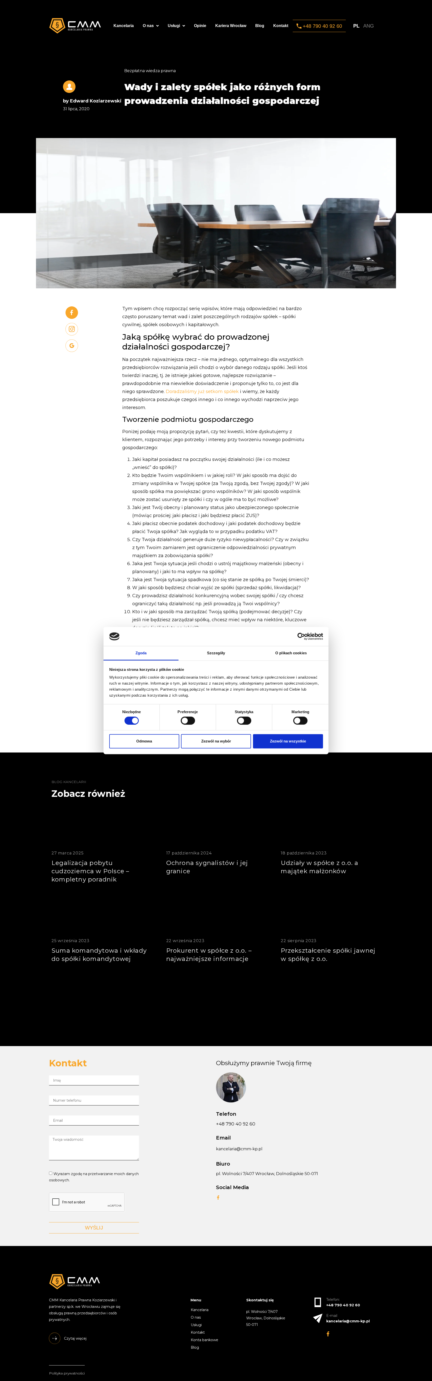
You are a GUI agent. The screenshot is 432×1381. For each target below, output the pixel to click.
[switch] (188, 720)
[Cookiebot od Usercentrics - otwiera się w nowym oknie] (301, 636)
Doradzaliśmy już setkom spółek (202, 391)
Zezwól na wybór (216, 741)
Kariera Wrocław (230, 26)
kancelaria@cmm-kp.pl (239, 1149)
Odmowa (144, 741)
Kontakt (280, 26)
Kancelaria (124, 26)
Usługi (174, 26)
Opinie (200, 26)
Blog (259, 26)
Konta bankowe (204, 1340)
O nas (148, 26)
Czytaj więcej (109, 919)
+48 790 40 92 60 (235, 1124)
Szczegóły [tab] (216, 653)
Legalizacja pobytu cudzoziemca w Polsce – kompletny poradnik (90, 871)
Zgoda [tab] (141, 653)
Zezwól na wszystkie (288, 741)
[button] (319, 26)
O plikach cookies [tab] (291, 653)
